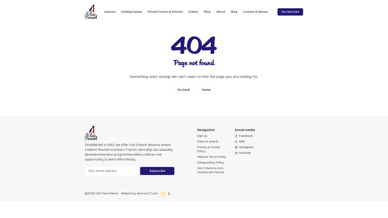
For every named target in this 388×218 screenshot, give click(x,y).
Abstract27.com (147, 193)
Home (206, 90)
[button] (202, 136)
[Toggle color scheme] (166, 193)
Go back (183, 90)
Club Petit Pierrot (106, 193)
